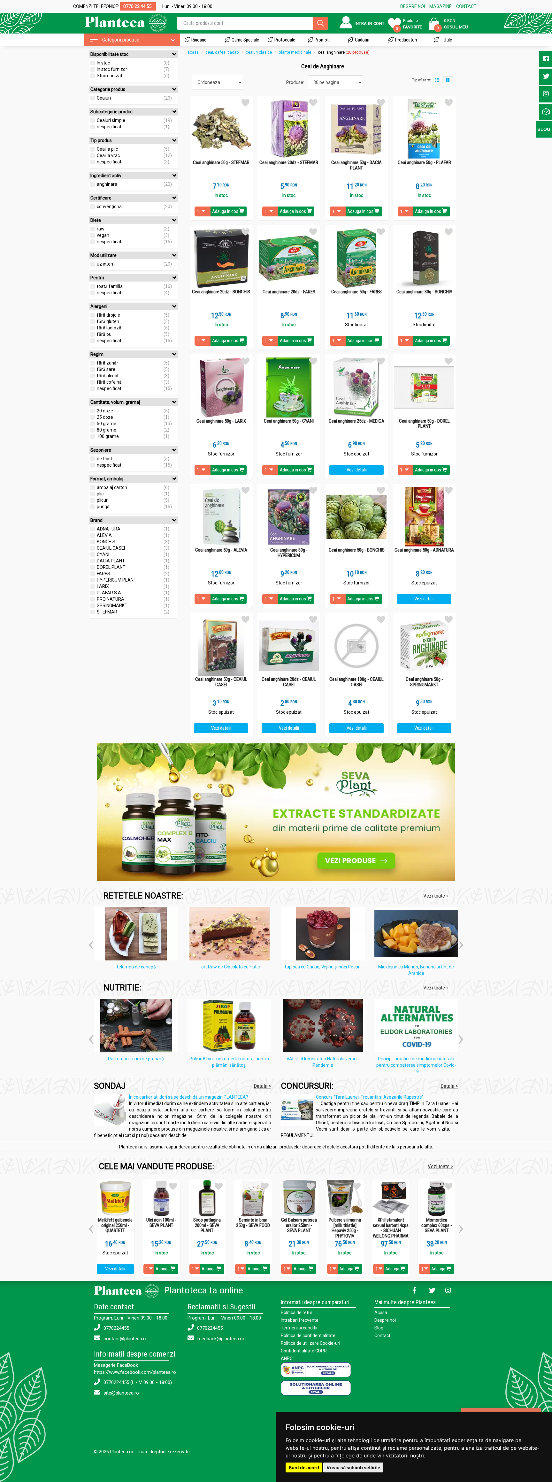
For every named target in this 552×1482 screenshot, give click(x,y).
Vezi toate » (435, 895)
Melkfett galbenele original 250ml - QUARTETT (115, 1225)
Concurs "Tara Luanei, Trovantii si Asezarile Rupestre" (370, 1097)
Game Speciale (245, 40)
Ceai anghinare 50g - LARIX (221, 421)
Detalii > (262, 1086)
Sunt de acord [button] (304, 1467)
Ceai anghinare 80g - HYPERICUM (289, 552)
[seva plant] (276, 812)
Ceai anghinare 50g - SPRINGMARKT (424, 682)
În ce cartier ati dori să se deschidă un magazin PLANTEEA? (188, 1097)
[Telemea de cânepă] (137, 934)
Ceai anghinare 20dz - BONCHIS (221, 292)
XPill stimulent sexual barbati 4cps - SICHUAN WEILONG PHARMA (391, 1227)
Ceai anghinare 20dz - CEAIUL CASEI (289, 682)
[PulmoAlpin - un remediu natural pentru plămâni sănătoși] (231, 1026)
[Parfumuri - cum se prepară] (137, 1026)
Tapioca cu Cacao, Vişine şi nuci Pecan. (323, 966)
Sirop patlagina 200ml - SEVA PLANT (207, 1225)
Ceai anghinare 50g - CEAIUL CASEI (221, 682)
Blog (378, 1327)
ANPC (287, 1358)
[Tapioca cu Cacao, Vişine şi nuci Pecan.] (324, 934)
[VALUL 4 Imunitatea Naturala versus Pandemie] (324, 1026)
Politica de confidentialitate (308, 1335)
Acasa (380, 1312)
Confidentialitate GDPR (304, 1350)
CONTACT (466, 6)
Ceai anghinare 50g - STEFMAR (221, 162)
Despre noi (385, 1320)
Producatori (406, 40)
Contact (382, 1335)
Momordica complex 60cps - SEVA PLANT (436, 1225)
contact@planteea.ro (125, 1339)
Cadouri (362, 40)
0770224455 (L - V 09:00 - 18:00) (137, 1382)
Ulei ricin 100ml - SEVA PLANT (161, 1222)
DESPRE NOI (412, 6)
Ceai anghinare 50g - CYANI (289, 421)
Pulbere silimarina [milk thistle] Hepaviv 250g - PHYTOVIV (345, 1227)
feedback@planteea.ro (220, 1339)
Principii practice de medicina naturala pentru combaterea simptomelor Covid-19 (416, 1065)
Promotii (323, 40)
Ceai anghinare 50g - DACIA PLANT (356, 165)
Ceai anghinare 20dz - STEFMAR (288, 162)
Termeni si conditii (299, 1327)
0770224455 (115, 1328)
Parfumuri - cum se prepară (136, 1058)
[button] (91, 942)
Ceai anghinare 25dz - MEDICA (356, 421)
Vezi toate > (440, 1166)
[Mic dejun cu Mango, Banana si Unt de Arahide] (418, 934)
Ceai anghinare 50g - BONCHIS (357, 550)
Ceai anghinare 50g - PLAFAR (424, 162)
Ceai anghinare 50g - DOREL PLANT (424, 423)
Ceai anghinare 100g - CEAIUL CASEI (356, 682)
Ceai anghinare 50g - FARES (356, 292)
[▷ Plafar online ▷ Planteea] (120, 22)
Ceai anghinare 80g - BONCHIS (424, 292)
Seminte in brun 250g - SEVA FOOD (253, 1222)
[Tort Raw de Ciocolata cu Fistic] (231, 934)
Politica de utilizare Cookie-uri (310, 1343)
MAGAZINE (440, 6)
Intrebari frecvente (299, 1320)
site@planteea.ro (120, 1393)
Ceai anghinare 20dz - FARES (289, 292)
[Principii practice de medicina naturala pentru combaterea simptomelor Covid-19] (418, 1026)
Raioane (198, 40)
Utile (448, 40)
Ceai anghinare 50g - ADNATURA (424, 550)
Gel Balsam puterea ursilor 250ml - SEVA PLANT (299, 1225)
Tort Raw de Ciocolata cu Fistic (229, 966)
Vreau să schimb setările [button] (353, 1467)
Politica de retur (296, 1312)
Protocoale (284, 40)
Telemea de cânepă (136, 966)
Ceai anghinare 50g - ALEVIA (221, 550)
